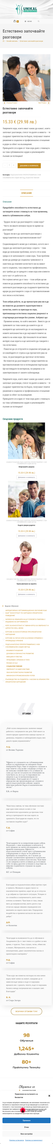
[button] (49, 1096)
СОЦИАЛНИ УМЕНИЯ (32, 178)
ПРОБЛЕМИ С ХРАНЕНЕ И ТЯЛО (18, 660)
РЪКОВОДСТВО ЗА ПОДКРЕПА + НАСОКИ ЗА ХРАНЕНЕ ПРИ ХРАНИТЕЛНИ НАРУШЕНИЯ (27, 680)
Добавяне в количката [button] (26, 477)
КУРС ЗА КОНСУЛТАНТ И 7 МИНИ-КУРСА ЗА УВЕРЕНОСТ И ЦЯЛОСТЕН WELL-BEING (27, 627)
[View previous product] (4, 103)
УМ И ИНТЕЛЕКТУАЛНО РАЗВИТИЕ (19, 672)
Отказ (26, 1127)
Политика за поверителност (34, 1140)
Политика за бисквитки (16, 1140)
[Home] (3, 41)
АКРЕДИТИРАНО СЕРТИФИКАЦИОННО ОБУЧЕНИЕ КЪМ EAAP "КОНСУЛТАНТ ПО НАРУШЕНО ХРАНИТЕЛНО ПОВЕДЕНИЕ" (26, 613)
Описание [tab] (26, 193)
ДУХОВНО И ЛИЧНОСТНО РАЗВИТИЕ (20, 653)
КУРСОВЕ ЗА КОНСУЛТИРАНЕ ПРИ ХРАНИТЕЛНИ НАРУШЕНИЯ (23, 633)
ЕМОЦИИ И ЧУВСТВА (13, 579)
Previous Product (12, 103)
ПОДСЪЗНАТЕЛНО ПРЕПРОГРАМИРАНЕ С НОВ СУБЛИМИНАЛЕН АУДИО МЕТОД (32, 462)
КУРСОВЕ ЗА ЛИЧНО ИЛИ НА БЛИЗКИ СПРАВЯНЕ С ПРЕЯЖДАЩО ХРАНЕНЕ (24, 639)
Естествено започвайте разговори (31, 41)
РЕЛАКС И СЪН (12, 663)
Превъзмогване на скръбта (26, 584)
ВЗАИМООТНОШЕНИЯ (12, 462)
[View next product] (48, 103)
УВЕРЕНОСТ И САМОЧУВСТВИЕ (18, 669)
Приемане (26, 1120)
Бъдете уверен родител (26, 525)
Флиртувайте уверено (26, 467)
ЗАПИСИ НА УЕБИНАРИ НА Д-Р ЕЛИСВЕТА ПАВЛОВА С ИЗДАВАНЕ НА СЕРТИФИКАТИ (25, 620)
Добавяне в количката (29, 166)
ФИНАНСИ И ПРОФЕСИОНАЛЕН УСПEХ (20, 675)
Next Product (42, 103)
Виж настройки (27, 1134)
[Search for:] (38, 21)
